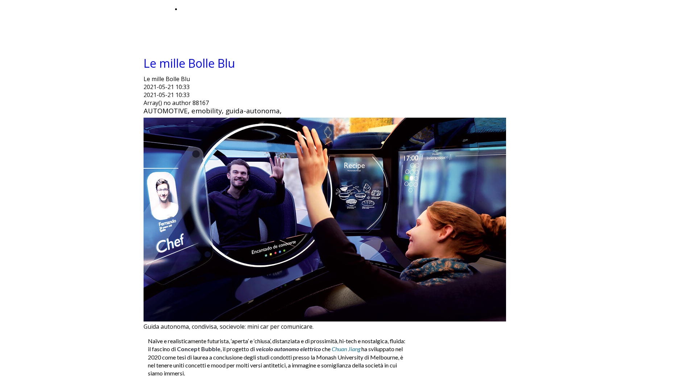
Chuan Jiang (346, 348)
